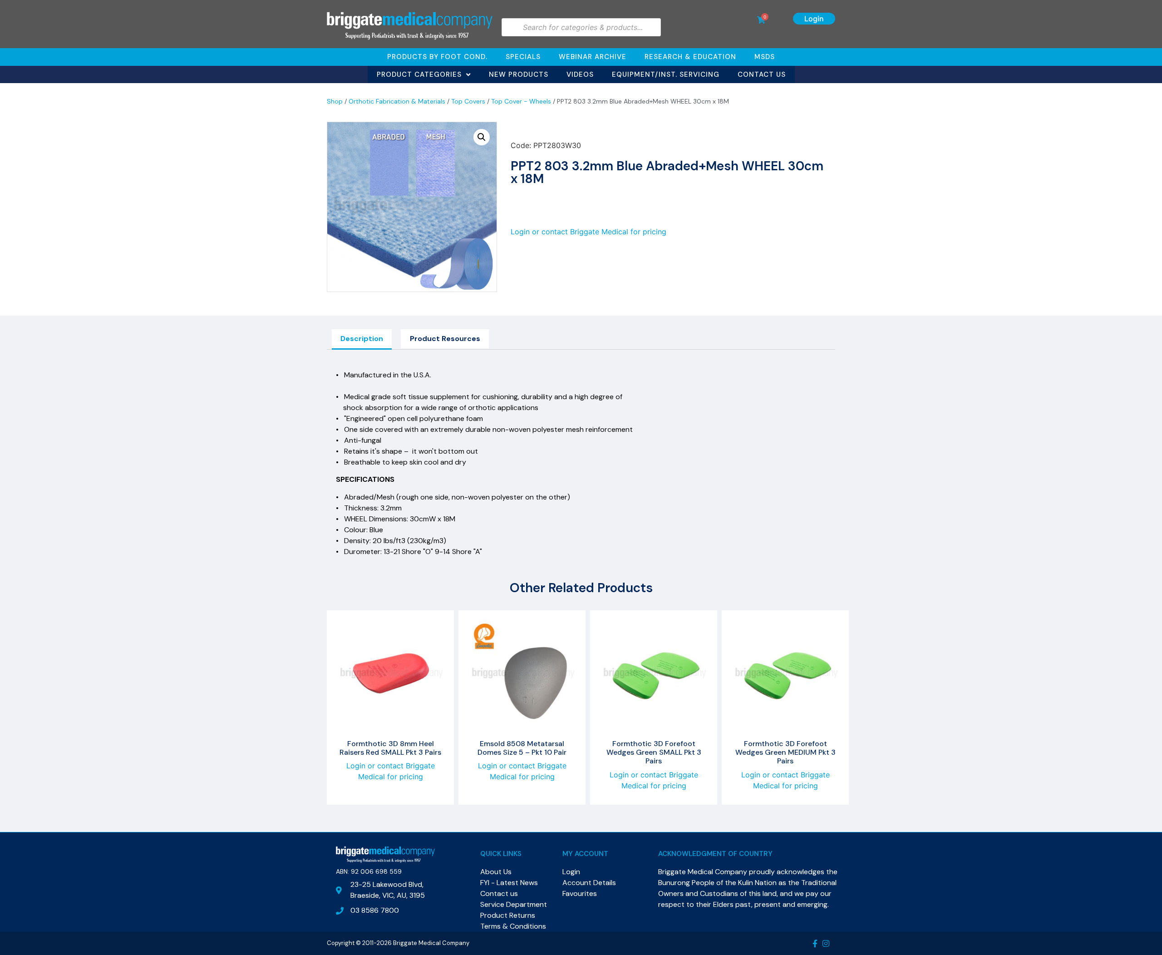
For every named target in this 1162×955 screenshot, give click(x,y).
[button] (481, 137)
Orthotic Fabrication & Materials (397, 101)
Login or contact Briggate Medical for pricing (588, 231)
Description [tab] (361, 338)
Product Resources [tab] (445, 338)
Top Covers (468, 101)
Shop (335, 101)
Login (814, 18)
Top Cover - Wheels (521, 101)
